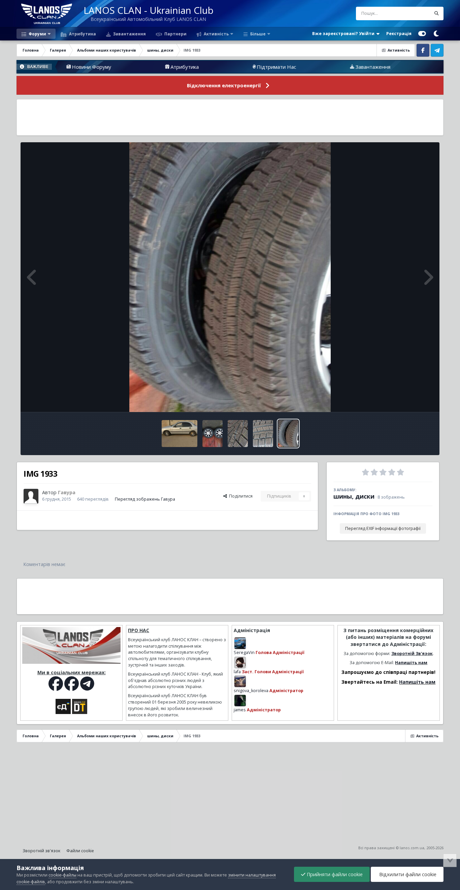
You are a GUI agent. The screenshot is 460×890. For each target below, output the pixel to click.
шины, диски (353, 496)
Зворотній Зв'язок (412, 653)
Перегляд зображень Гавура (145, 499)
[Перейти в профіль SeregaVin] (240, 643)
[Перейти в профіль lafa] (240, 662)
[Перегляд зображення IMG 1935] (263, 433)
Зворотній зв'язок (41, 851)
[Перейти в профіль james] (240, 700)
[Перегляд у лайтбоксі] (230, 277)
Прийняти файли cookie (334, 874)
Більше (258, 33)
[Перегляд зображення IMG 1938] (212, 433)
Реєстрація (399, 33)
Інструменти (411, 400)
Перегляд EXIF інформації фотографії (383, 528)
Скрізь (416, 13)
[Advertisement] (230, 117)
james (240, 710)
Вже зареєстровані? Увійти (344, 33)
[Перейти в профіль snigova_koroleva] (240, 681)
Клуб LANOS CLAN (430, 66)
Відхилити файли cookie (407, 874)
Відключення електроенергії (224, 85)
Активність (216, 33)
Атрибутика (82, 33)
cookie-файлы (62, 875)
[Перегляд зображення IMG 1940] (180, 433)
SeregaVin (244, 652)
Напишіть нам (411, 662)
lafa (237, 672)
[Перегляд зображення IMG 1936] (238, 433)
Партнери (175, 33)
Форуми (37, 33)
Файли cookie (80, 851)
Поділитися (240, 496)
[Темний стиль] (436, 33)
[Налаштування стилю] (422, 33)
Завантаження (129, 33)
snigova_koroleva (251, 690)
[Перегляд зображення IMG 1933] (288, 433)
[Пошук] (436, 13)
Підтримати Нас (235, 66)
